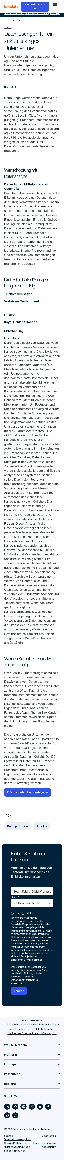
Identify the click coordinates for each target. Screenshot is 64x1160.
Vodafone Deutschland (21, 301)
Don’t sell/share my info (17, 1139)
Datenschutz (49, 1135)
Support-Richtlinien (14, 1150)
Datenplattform (17, 826)
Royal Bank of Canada (21, 322)
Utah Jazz (11, 338)
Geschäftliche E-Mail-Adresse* (33, 891)
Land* (15, 897)
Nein (29, 913)
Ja (17, 913)
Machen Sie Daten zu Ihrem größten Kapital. (32, 1033)
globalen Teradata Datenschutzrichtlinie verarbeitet (24, 980)
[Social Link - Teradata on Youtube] (40, 1107)
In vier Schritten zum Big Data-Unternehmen (32, 1029)
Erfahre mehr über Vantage (25, 792)
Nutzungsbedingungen (17, 1146)
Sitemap (8, 1135)
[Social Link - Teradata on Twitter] (32, 1107)
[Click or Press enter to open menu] (55, 4)
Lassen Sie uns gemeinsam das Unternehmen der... (32, 1024)
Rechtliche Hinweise (44, 1143)
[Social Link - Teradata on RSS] (15, 1115)
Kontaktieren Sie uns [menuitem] (35, 6)
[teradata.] (11, 7)
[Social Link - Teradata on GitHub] (15, 1107)
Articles (41, 826)
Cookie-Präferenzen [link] (15, 1143)
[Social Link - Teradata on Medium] (23, 1107)
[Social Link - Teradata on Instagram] (7, 1115)
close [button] (58, 13)
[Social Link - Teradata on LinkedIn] (7, 1107)
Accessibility (49, 1146)
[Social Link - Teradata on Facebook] (48, 1107)
